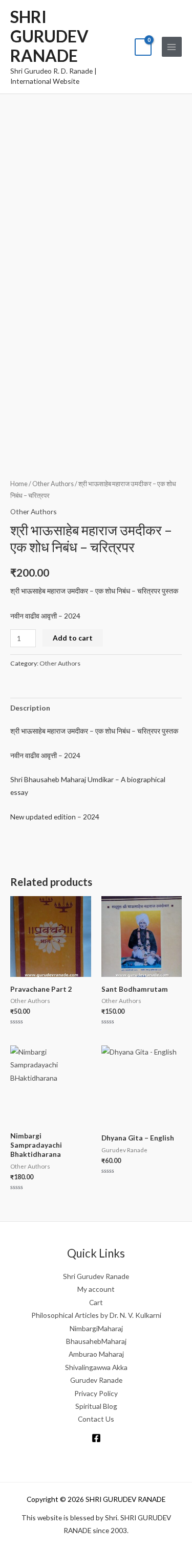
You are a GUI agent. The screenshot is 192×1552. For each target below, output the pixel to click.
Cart (96, 1302)
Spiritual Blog (96, 1406)
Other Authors (53, 484)
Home (19, 484)
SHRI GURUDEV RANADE (49, 36)
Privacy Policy (96, 1393)
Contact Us (96, 1418)
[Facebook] (96, 1438)
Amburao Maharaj (96, 1354)
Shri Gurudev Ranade (96, 1276)
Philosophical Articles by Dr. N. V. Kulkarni (96, 1315)
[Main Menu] (172, 47)
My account (96, 1289)
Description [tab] (30, 707)
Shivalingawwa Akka (96, 1367)
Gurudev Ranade (96, 1380)
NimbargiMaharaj (96, 1328)
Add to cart (73, 637)
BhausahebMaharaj (96, 1341)
